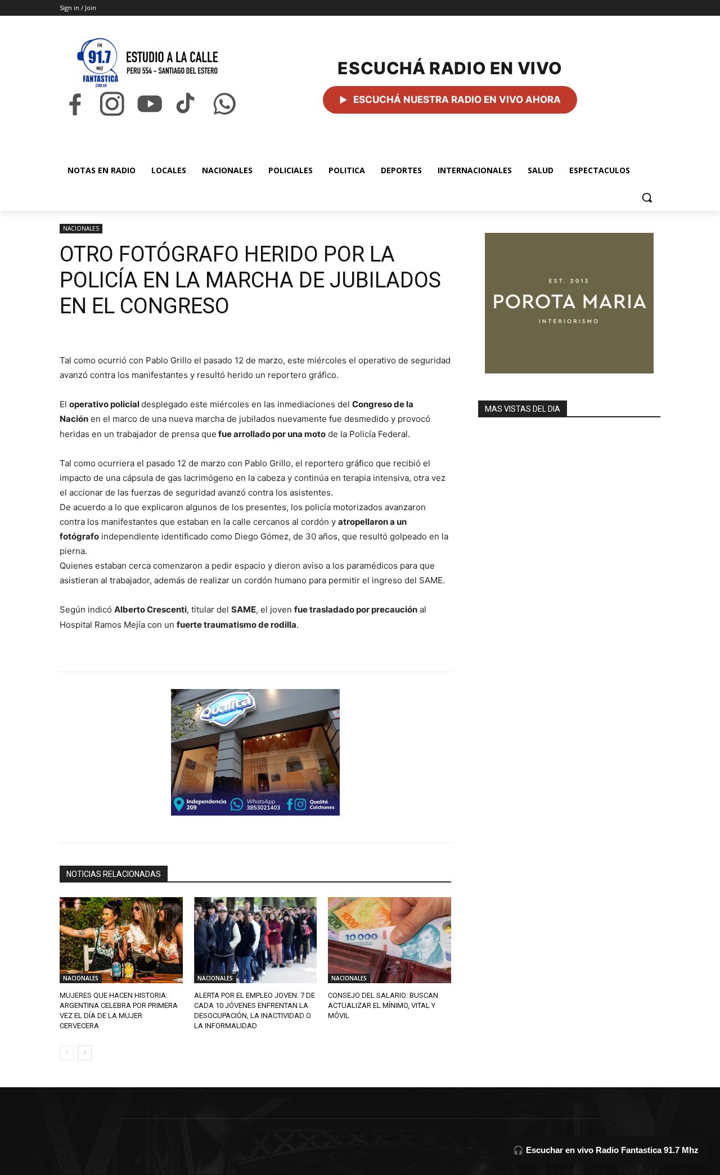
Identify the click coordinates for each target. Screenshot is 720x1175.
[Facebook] (75, 103)
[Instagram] (112, 103)
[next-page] (85, 1053)
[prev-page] (67, 1053)
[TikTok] (187, 103)
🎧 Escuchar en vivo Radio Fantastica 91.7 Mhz (606, 1150)
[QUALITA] (255, 752)
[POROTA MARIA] (569, 303)
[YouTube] (149, 103)
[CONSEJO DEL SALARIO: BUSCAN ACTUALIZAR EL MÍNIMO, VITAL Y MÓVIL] (389, 940)
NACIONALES (81, 228)
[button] (646, 197)
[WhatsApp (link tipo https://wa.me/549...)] (224, 103)
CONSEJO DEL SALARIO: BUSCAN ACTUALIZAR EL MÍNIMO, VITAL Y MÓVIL (383, 1005)
